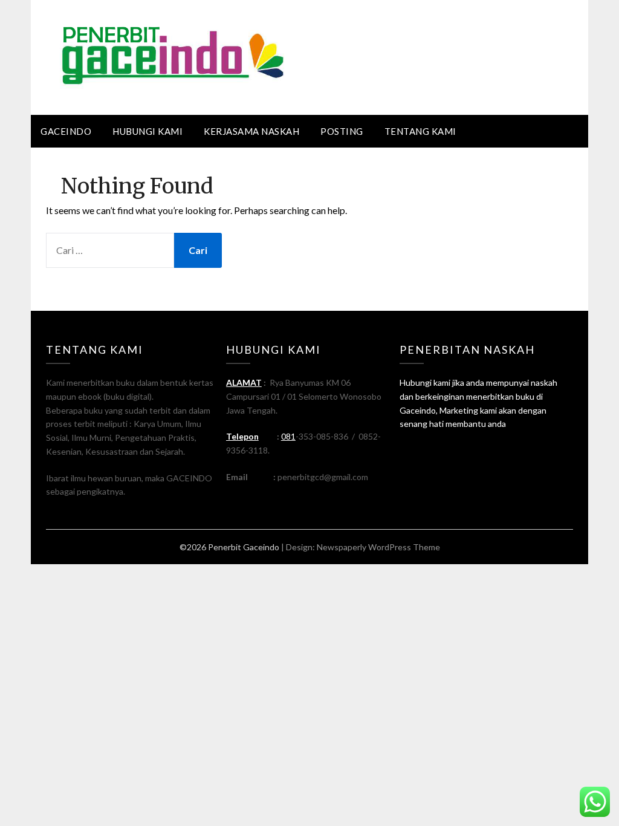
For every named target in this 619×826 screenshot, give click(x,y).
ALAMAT (244, 382)
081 (288, 436)
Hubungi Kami (147, 131)
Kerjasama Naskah (251, 131)
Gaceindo (66, 131)
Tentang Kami (420, 131)
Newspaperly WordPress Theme (378, 547)
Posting (341, 131)
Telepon (242, 436)
